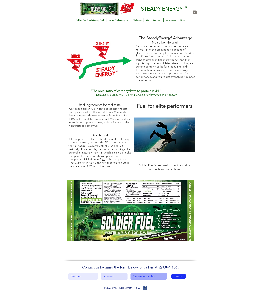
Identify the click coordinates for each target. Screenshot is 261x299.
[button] (194, 11)
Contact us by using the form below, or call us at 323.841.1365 (130, 267)
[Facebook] (145, 288)
